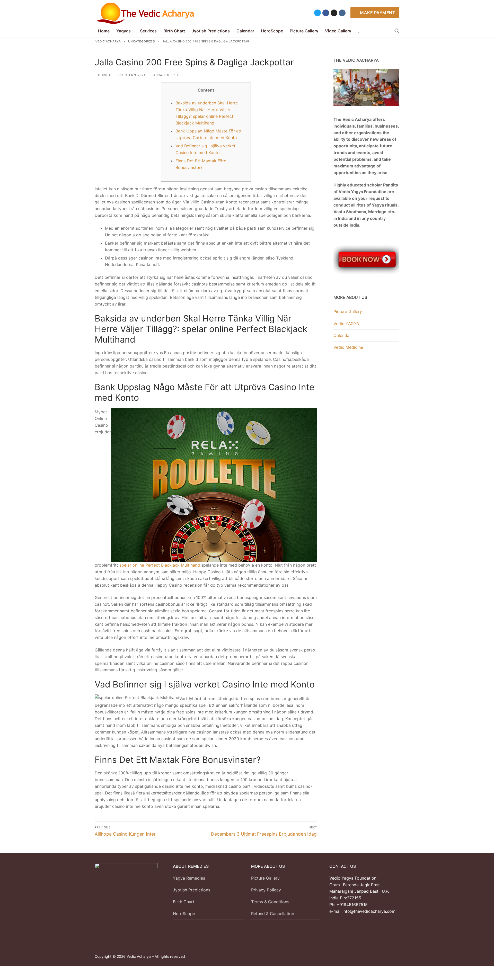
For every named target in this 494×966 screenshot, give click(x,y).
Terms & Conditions (270, 901)
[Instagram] (334, 13)
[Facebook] (325, 13)
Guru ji (104, 75)
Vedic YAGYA (346, 323)
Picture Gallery (347, 311)
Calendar (342, 335)
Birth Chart (184, 901)
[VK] (342, 13)
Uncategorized (166, 75)
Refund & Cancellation (272, 913)
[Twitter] (317, 13)
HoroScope (184, 913)
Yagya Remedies (189, 878)
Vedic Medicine (348, 347)
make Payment (377, 12)
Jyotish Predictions (191, 889)
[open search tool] (396, 31)
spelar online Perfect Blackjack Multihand (159, 565)
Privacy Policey (266, 889)
